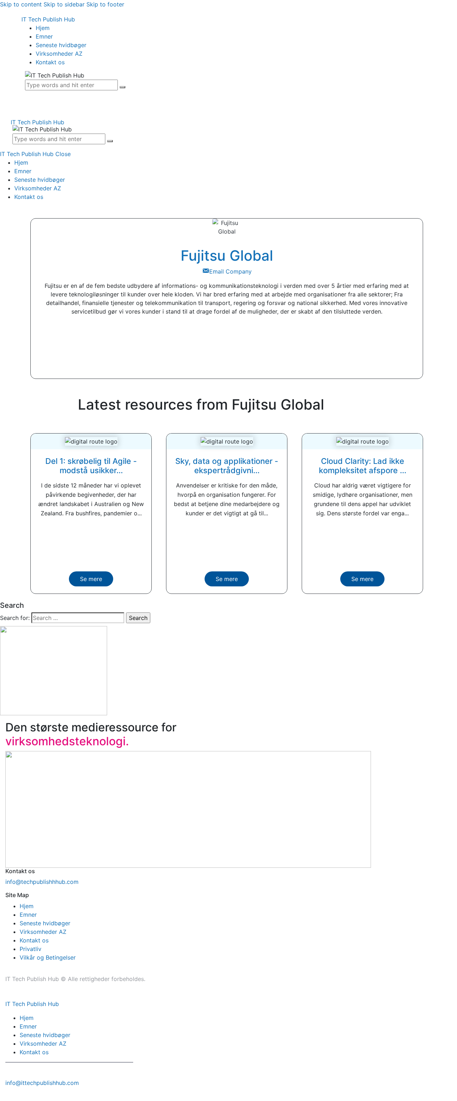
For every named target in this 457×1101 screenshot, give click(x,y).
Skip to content (21, 4)
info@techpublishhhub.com (42, 881)
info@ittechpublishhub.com (42, 1082)
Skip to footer (105, 4)
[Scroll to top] (4, 1096)
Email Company (230, 271)
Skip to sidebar (64, 4)
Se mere (91, 578)
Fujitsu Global (227, 255)
